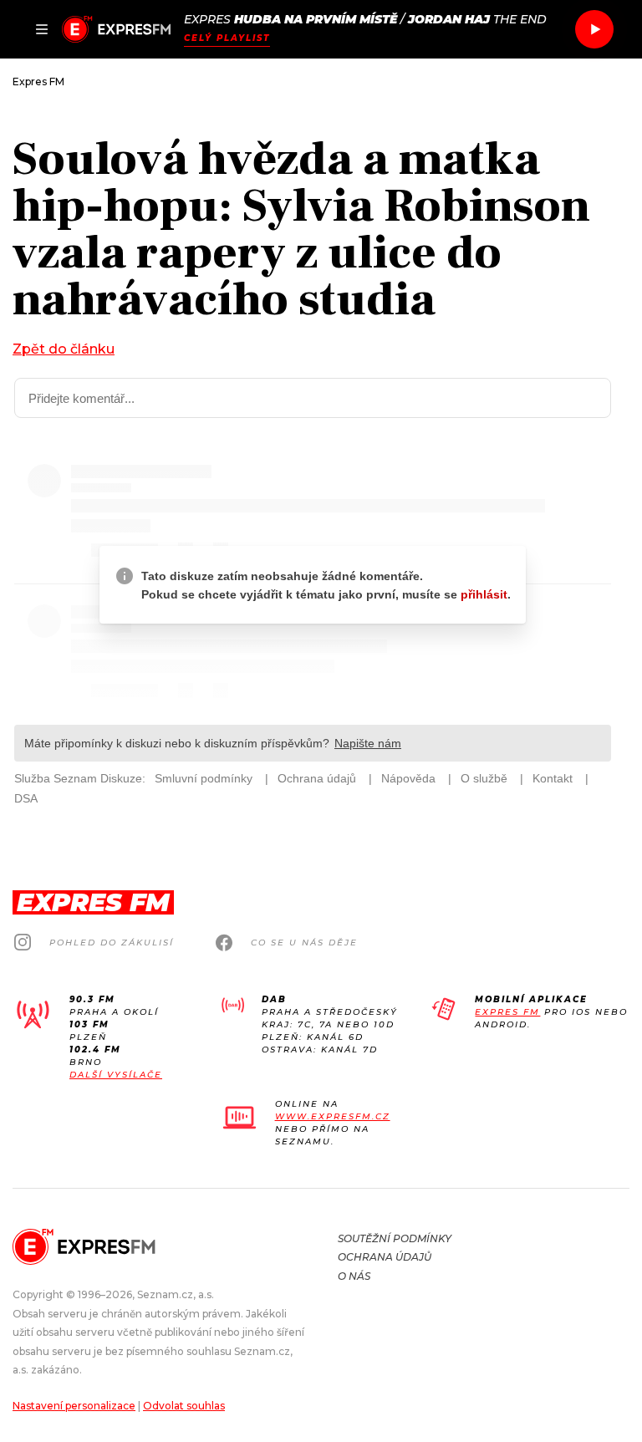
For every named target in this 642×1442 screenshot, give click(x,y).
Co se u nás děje (304, 942)
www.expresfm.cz (332, 1116)
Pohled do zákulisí (111, 942)
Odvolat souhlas (184, 1405)
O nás (354, 1276)
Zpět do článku (64, 349)
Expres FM (507, 1011)
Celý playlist (227, 38)
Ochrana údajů (384, 1257)
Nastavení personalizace (74, 1405)
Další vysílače (115, 1074)
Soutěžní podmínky (394, 1238)
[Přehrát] (594, 29)
